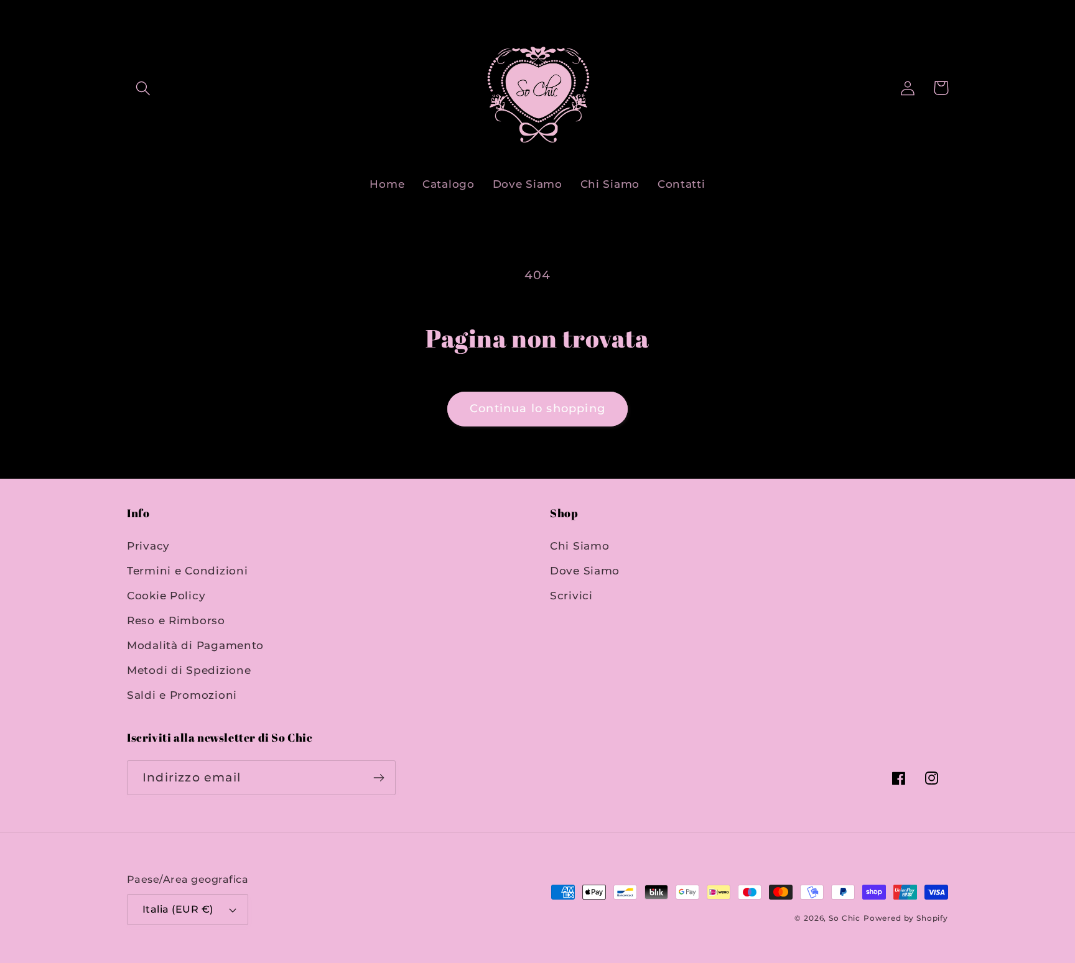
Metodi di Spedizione (189, 670)
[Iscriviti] (378, 777)
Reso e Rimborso (176, 620)
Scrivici (571, 595)
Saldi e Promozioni (182, 695)
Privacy (148, 546)
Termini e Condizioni (187, 570)
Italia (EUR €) (177, 909)
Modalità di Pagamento (195, 645)
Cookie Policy (166, 595)
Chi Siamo (579, 546)
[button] (143, 87)
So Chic (844, 918)
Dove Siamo (585, 570)
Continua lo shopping (537, 408)
